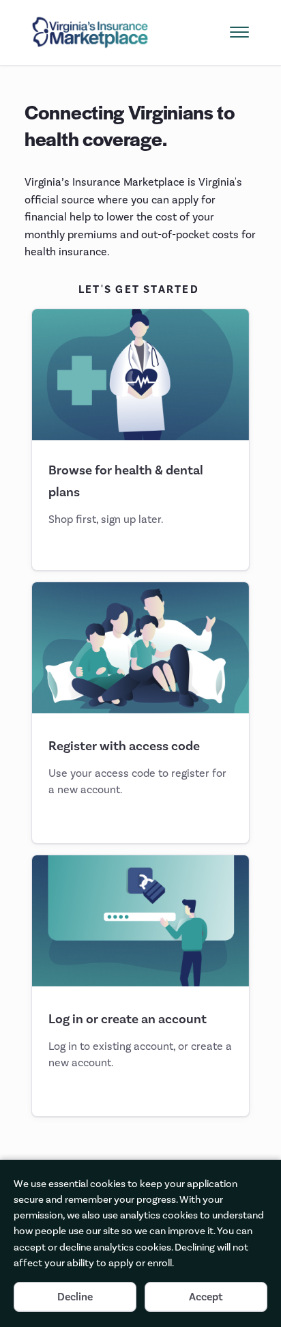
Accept (206, 1296)
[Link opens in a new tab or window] (90, 32)
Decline (75, 1296)
